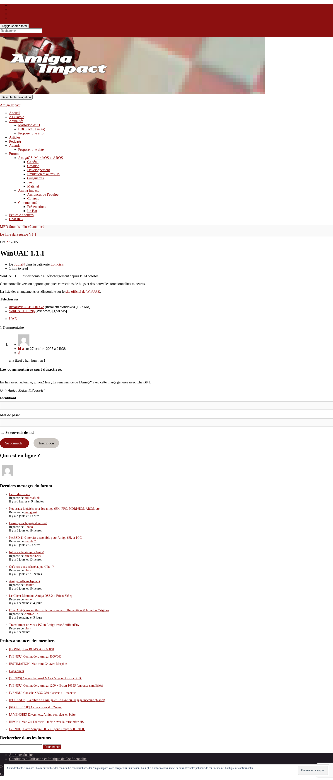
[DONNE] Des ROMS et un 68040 (31, 649)
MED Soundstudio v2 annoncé (22, 227)
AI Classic (16, 117)
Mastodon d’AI (29, 125)
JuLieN (19, 264)
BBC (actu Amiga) (31, 129)
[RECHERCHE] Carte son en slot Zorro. (35, 707)
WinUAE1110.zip (22, 311)
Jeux (30, 182)
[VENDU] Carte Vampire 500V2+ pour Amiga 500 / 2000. (47, 729)
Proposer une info (30, 133)
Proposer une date (31, 149)
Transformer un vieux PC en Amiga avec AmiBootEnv (44, 624)
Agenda (14, 145)
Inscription (46, 443)
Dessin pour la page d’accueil (28, 523)
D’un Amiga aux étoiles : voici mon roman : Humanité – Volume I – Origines (59, 610)
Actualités (16, 121)
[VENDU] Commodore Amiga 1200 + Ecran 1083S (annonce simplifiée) (56, 685)
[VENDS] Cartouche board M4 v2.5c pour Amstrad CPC (45, 678)
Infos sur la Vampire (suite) (26, 552)
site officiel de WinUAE (82, 291)
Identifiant (8, 398)
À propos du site (21, 755)
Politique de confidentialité (239, 768)
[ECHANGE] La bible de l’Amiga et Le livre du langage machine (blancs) (57, 700)
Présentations (36, 207)
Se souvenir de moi (19, 432)
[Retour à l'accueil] (266, 93)
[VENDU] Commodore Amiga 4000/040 (35, 656)
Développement (38, 170)
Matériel (33, 186)
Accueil (14, 113)
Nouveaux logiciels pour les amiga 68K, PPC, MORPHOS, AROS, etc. (54, 508)
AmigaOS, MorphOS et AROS (40, 158)
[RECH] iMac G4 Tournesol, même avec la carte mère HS (46, 722)
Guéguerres (35, 178)
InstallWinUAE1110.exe (26, 307)
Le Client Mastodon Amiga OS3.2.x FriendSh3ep (40, 595)
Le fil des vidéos (19, 494)
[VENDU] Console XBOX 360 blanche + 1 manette (42, 693)
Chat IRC (16, 219)
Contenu (33, 198)
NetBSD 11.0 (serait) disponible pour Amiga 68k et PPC (45, 537)
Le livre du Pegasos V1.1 (18, 234)
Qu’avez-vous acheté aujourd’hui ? (31, 566)
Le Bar (32, 211)
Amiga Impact (10, 105)
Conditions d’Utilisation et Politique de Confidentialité (48, 759)
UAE (13, 319)
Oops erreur (16, 671)
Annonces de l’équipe (42, 194)
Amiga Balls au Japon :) (24, 581)
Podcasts (15, 141)
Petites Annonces (21, 215)
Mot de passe (10, 415)
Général (33, 162)
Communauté (27, 203)
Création (33, 166)
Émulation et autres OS (43, 174)
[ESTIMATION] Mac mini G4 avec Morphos (38, 663)
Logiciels (57, 264)
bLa (21, 349)
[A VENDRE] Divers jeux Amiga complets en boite (42, 714)
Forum (14, 154)
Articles (14, 137)
